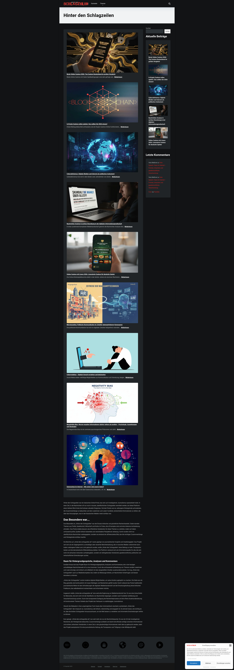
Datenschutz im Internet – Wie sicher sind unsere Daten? (85, 487)
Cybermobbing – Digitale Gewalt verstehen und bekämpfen (86, 375)
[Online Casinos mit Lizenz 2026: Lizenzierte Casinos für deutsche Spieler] (102, 252)
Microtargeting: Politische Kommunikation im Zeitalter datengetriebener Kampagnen (94, 325)
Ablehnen (208, 663)
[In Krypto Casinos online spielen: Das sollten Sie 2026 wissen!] (102, 102)
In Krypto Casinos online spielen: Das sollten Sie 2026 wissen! (87, 124)
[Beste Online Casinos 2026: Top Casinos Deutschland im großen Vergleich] (102, 52)
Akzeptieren (193, 663)
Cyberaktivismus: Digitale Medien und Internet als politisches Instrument (90, 174)
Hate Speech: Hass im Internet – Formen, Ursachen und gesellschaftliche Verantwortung (157, 168)
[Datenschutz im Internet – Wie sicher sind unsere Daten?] (102, 460)
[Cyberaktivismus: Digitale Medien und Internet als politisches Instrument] (102, 152)
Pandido (156, 192)
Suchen (148, 28)
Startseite (94, 3)
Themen (102, 3)
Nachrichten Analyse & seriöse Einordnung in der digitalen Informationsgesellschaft (94, 224)
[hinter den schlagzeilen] (76, 2)
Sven (150, 192)
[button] (230, 645)
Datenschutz (206, 667)
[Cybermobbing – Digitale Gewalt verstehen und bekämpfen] (102, 353)
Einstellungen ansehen (223, 663)
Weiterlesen (118, 77)
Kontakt (100, 666)
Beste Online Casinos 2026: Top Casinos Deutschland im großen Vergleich (91, 74)
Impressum (213, 667)
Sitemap (93, 666)
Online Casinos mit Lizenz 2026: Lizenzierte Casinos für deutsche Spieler (91, 274)
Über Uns (115, 666)
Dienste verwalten (192, 658)
